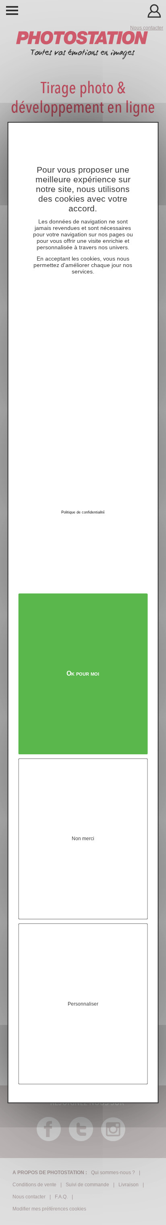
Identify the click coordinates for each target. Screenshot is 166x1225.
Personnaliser (83, 1004)
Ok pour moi (82, 673)
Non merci (83, 839)
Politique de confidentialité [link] (83, 512)
